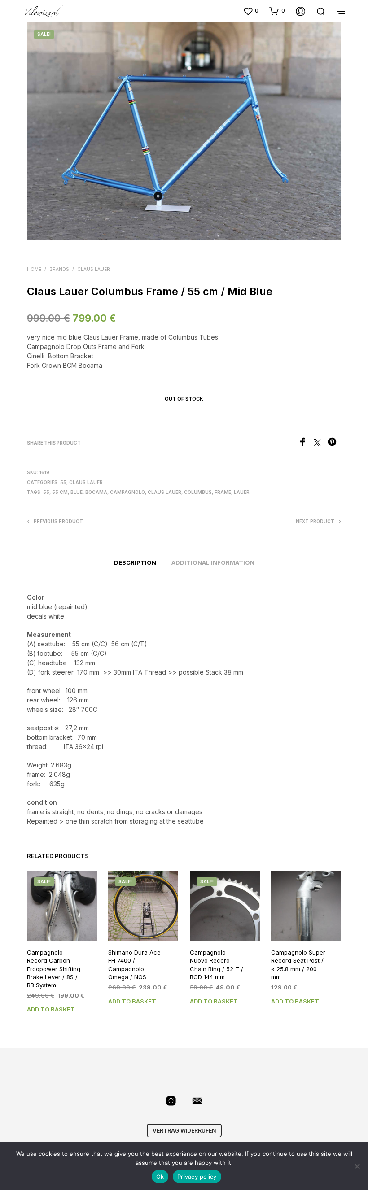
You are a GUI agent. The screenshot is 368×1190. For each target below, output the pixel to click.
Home (34, 269)
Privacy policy (197, 1176)
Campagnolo (127, 492)
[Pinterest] (334, 443)
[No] (356, 1166)
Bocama (96, 492)
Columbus (198, 492)
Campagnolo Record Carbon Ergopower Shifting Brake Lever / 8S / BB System (53, 969)
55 (63, 482)
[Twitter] (321, 443)
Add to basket (51, 1009)
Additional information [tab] (212, 562)
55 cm (60, 492)
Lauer (242, 492)
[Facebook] (306, 443)
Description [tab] (135, 562)
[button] (250, 10)
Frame (223, 492)
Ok (160, 1176)
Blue (76, 492)
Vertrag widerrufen (184, 1130)
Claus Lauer (93, 269)
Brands (59, 269)
